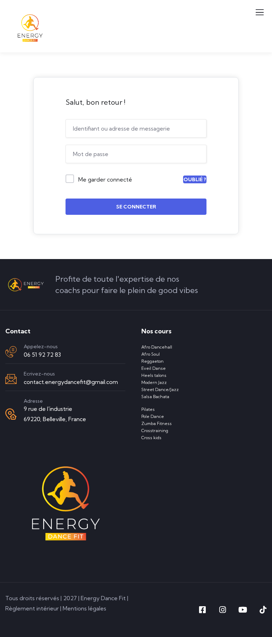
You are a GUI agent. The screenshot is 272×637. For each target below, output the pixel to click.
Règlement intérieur (32, 608)
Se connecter (136, 206)
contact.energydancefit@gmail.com (71, 381)
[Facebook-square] (202, 610)
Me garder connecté (105, 179)
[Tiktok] (263, 610)
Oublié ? (194, 179)
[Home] (26, 285)
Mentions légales (84, 608)
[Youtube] (242, 610)
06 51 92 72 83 (42, 354)
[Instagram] (222, 610)
